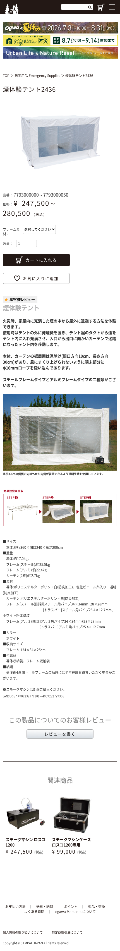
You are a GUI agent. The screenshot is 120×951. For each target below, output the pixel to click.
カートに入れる (41, 260)
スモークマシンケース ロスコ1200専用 (71, 842)
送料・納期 (44, 906)
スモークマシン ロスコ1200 (25, 842)
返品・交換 (96, 906)
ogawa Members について (75, 911)
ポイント (70, 906)
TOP (6, 75)
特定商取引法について (67, 932)
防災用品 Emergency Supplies (38, 75)
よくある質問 (34, 911)
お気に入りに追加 (41, 278)
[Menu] (112, 6)
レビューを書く (60, 734)
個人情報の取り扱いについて (23, 932)
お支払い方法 (15, 906)
